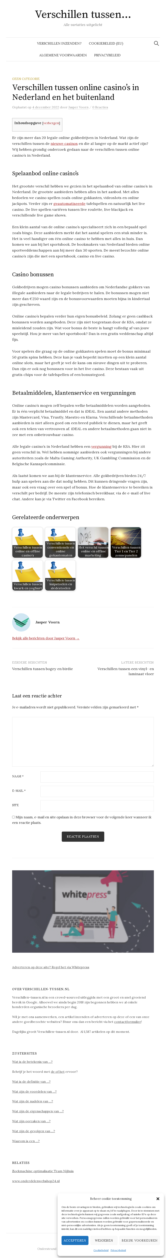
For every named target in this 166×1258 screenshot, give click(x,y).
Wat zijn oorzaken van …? (31, 1121)
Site (15, 805)
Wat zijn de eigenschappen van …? (38, 1111)
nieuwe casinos (64, 143)
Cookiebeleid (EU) (106, 43)
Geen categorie (26, 79)
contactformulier (127, 1022)
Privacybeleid (118, 1250)
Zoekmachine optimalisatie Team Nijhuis (43, 1171)
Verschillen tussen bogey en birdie (42, 668)
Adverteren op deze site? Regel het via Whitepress (50, 967)
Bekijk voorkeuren (140, 1240)
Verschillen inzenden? (59, 43)
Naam (18, 776)
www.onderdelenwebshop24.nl (36, 1181)
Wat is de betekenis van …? (32, 1062)
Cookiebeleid (101, 1250)
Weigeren (104, 1240)
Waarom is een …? (26, 1141)
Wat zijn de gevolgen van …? (33, 1131)
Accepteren (75, 1240)
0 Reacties (100, 107)
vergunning (101, 446)
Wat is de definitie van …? (31, 1081)
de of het (58, 1072)
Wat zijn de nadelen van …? (32, 1101)
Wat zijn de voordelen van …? (34, 1091)
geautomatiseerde (69, 203)
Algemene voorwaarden (63, 55)
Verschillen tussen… (83, 15)
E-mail (19, 790)
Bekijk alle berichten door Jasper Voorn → (46, 638)
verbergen (51, 123)
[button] (158, 1199)
